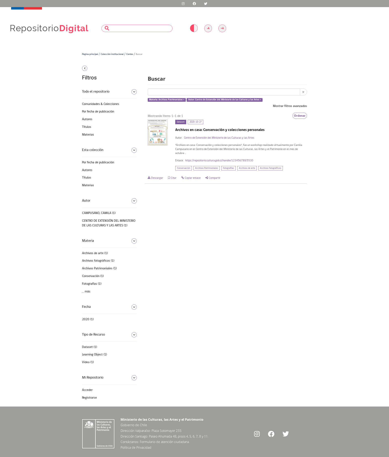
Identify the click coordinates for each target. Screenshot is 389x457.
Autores (87, 119)
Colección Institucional (112, 54)
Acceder (87, 390)
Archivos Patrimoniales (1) (99, 268)
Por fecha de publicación (98, 111)
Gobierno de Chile (134, 425)
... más (86, 291)
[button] (108, 68)
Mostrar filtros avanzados (290, 106)
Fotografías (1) (91, 284)
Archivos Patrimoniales (206, 168)
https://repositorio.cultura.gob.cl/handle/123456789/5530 (219, 160)
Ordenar (300, 115)
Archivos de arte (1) (95, 253)
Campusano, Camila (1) (98, 213)
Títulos (86, 127)
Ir (303, 92)
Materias (88, 134)
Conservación (183, 168)
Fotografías (228, 168)
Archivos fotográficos (270, 168)
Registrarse (89, 397)
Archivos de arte (247, 168)
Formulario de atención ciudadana (164, 442)
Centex (129, 54)
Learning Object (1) (94, 354)
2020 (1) (88, 319)
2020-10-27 (195, 122)
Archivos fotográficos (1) (98, 260)
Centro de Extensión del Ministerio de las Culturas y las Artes (219, 137)
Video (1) (88, 362)
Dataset (181, 122)
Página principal (90, 54)
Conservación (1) (93, 276)
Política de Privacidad (136, 447)
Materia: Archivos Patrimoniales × (166, 100)
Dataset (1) (89, 347)
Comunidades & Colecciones (100, 104)
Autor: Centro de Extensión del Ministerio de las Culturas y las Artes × (224, 100)
